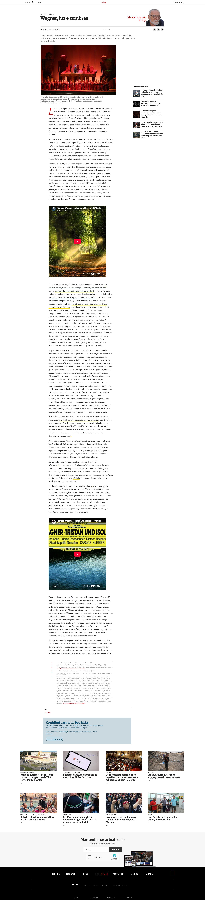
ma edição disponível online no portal (71, 668)
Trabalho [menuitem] (55, 873)
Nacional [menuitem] (70, 873)
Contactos (129, 897)
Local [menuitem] (85, 873)
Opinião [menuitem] (134, 873)
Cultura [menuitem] (149, 873)
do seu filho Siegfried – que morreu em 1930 (74, 290)
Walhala (76, 477)
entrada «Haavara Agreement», (74, 703)
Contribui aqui (54, 739)
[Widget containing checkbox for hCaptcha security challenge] (102, 857)
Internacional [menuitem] (118, 873)
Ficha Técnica (94, 897)
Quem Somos (111, 897)
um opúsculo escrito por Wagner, (73, 297)
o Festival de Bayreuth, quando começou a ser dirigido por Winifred (78, 286)
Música (48, 713)
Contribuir (76, 897)
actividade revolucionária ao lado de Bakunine (79, 419)
